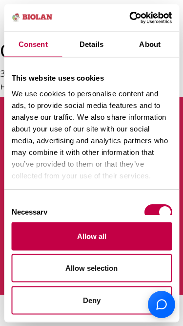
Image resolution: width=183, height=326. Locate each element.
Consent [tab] (33, 44)
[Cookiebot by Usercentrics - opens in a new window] (130, 17)
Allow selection (91, 268)
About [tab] (150, 44)
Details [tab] (91, 44)
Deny (92, 300)
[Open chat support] (161, 304)
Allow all (91, 236)
